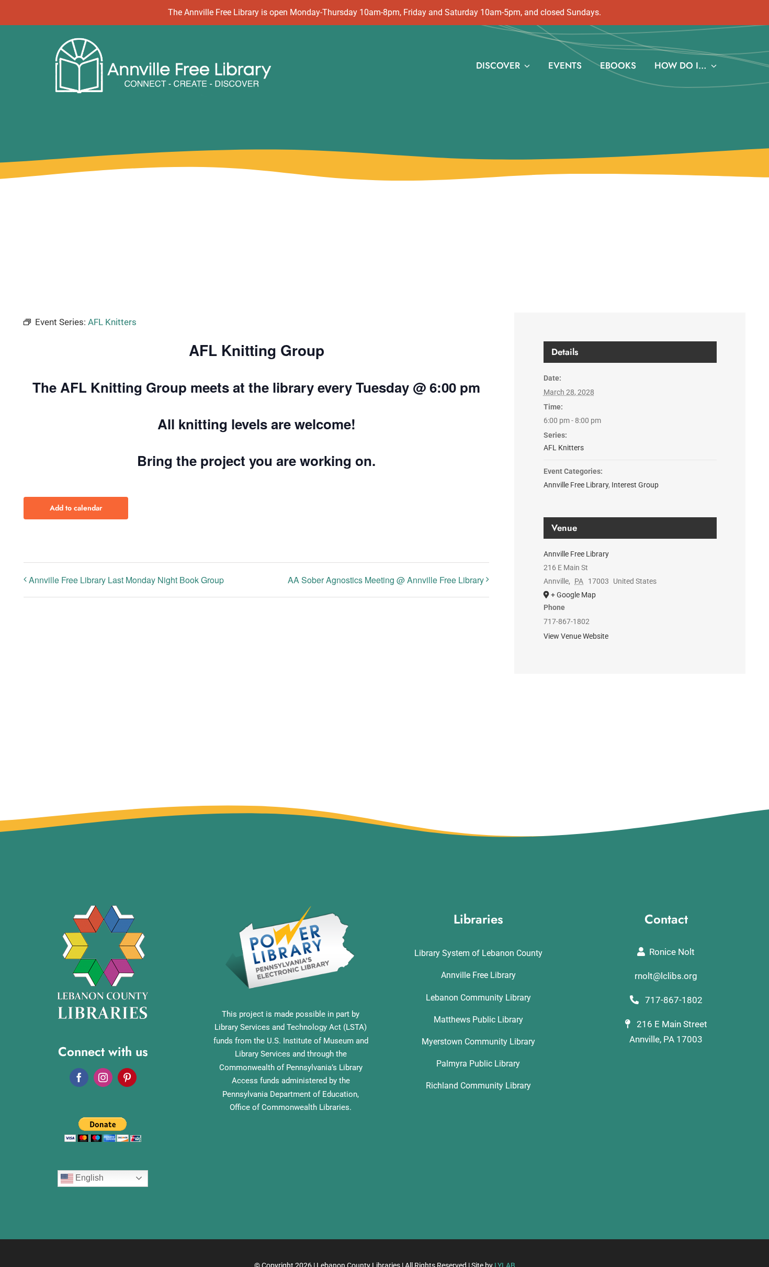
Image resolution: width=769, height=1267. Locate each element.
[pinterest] (127, 1077)
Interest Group (635, 485)
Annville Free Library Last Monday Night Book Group (126, 580)
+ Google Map (573, 595)
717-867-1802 (673, 1000)
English (88, 1177)
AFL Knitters (564, 447)
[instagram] (103, 1077)
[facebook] (79, 1077)
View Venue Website (576, 636)
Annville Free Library (576, 485)
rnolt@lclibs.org (666, 976)
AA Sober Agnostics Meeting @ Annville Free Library (386, 580)
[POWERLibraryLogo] (290, 909)
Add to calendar (76, 508)
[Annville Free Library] (163, 40)
